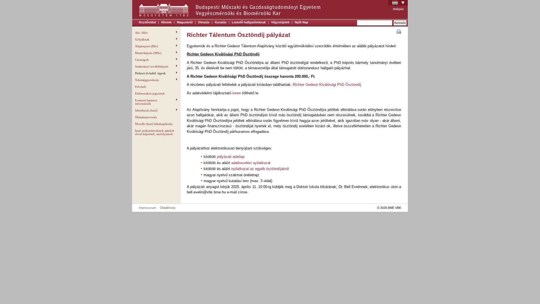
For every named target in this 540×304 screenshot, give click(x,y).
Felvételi (140, 86)
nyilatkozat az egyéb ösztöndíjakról (260, 169)
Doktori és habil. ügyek (150, 73)
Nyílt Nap (301, 22)
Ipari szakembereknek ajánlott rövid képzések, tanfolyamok (154, 132)
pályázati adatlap (230, 157)
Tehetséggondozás (147, 80)
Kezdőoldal (147, 22)
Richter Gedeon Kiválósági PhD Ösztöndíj (327, 84)
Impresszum (147, 207)
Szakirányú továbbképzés (151, 66)
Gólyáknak (142, 39)
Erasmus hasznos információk (146, 102)
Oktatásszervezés (146, 117)
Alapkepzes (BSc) (146, 46)
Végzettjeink (280, 22)
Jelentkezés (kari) (146, 110)
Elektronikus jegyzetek (150, 93)
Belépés (398, 9)
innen (236, 93)
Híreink (166, 22)
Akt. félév (141, 32)
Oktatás (204, 22)
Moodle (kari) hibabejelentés (153, 124)
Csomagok (142, 59)
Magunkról (185, 22)
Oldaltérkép (168, 207)
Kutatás (220, 22)
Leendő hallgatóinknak (249, 22)
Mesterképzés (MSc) (148, 53)
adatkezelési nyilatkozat (251, 163)
